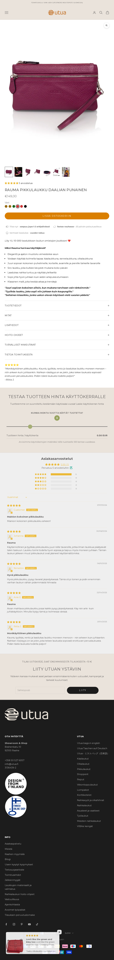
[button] (12, 183)
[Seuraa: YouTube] (29, 924)
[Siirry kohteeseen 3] (28, 172)
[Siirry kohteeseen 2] (18, 172)
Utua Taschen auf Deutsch (92, 748)
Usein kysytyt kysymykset (19, 864)
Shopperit (82, 774)
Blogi (8, 859)
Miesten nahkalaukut (89, 821)
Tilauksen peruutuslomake (20, 915)
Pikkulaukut (83, 769)
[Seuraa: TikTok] (37, 924)
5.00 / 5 (65, 464)
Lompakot (83, 789)
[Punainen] (17, 206)
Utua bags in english (88, 743)
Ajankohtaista (12, 904)
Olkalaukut (83, 763)
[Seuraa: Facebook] (6, 924)
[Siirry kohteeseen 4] (37, 172)
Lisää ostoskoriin (57, 216)
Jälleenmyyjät (12, 880)
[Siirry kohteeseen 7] (66, 172)
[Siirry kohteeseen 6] (56, 172)
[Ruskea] (6, 206)
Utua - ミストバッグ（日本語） (93, 753)
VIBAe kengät (85, 826)
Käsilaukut (83, 758)
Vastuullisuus (12, 899)
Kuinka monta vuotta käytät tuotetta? (57, 413)
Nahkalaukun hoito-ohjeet (19, 894)
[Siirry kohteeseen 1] (9, 172)
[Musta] (25, 206)
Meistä (8, 848)
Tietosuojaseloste (14, 869)
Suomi (68, 933)
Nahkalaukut (84, 805)
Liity (82, 690)
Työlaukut (82, 815)
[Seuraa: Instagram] (13, 924)
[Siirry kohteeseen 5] (47, 172)
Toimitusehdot (13, 874)
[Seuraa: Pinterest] (21, 924)
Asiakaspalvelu (13, 843)
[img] (14, 505)
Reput (80, 779)
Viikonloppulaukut (87, 784)
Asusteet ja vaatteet (88, 810)
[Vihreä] (13, 206)
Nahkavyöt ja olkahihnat (90, 800)
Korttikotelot (84, 795)
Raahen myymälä (14, 854)
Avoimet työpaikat (15, 909)
